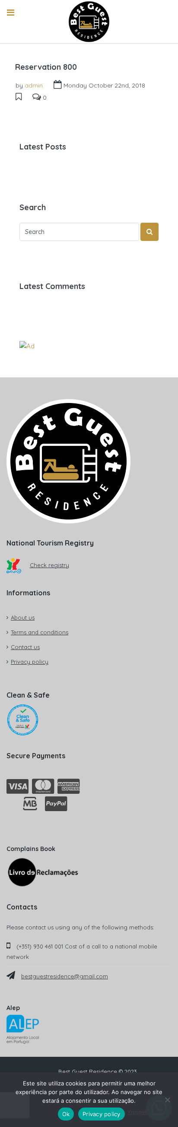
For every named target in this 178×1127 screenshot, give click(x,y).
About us (23, 617)
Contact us (25, 646)
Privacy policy (29, 661)
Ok (66, 1114)
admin (34, 85)
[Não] (167, 1099)
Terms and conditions (39, 632)
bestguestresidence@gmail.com (64, 976)
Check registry (49, 565)
